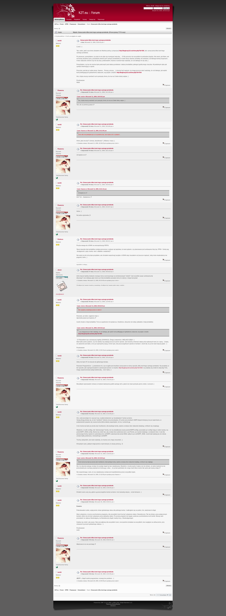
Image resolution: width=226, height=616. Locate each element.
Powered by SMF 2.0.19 (100, 602)
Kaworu (61, 90)
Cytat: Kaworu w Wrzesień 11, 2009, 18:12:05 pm (92, 130)
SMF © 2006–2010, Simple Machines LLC (120, 602)
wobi (60, 40)
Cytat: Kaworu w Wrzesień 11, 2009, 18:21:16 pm (92, 189)
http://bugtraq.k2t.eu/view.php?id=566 (131, 51)
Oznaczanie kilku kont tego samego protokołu (95, 40)
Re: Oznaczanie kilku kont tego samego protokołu (96, 90)
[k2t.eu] (57, 120)
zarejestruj (166, 5)
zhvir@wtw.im (60, 294)
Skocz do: (153, 595)
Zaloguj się (158, 5)
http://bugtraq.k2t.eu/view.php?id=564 (129, 72)
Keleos (60, 239)
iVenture (113, 606)
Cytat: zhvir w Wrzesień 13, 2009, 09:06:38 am (91, 306)
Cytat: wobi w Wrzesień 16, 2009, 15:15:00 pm (91, 458)
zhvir (60, 270)
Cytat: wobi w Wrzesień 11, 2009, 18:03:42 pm (91, 96)
